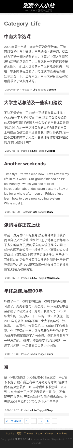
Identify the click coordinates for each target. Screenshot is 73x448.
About (39, 433)
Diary (50, 211)
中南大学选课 (17, 36)
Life (35, 89)
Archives (62, 433)
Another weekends (25, 163)
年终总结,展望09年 (23, 291)
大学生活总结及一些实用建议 (33, 102)
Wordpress (53, 277)
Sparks (10, 433)
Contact (49, 433)
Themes (28, 433)
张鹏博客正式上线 (22, 224)
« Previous (13, 421)
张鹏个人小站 (38, 5)
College (51, 89)
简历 (19, 433)
